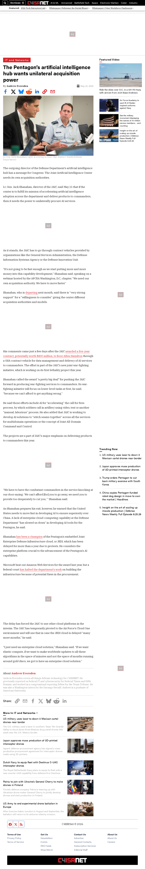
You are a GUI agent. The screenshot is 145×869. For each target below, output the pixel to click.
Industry (133, 3)
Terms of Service (15, 841)
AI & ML (55, 3)
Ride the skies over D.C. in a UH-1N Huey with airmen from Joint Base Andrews (120, 91)
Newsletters (47, 838)
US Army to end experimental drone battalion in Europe (30, 804)
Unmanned (66, 3)
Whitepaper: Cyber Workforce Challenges (112, 8)
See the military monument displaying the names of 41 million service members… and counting (130, 120)
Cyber (124, 3)
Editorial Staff (81, 849)
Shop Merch (47, 849)
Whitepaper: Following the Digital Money (68, 8)
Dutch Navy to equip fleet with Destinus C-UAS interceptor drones (30, 763)
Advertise (79, 838)
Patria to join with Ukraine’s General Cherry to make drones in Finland (33, 783)
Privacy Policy (14, 838)
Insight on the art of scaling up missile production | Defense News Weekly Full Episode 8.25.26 (129, 135)
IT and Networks (17, 60)
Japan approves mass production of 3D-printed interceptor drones (30, 741)
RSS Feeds (46, 845)
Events (44, 841)
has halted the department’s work (41, 569)
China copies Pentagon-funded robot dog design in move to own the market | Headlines (121, 496)
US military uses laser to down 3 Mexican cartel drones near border (30, 720)
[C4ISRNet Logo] (38, 3)
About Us (112, 838)
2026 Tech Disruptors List (33, 8)
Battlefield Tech (81, 3)
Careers (111, 841)
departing (31, 292)
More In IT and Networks (19, 712)
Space (95, 3)
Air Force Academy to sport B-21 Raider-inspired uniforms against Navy (129, 104)
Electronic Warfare (109, 3)
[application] (120, 75)
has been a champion (29, 536)
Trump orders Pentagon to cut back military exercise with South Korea (121, 481)
